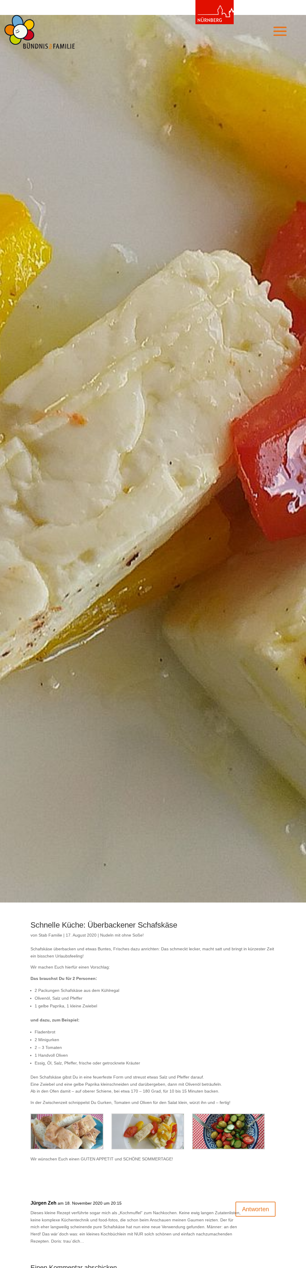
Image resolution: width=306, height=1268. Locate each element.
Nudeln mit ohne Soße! (122, 935)
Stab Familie (50, 935)
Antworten (255, 1209)
